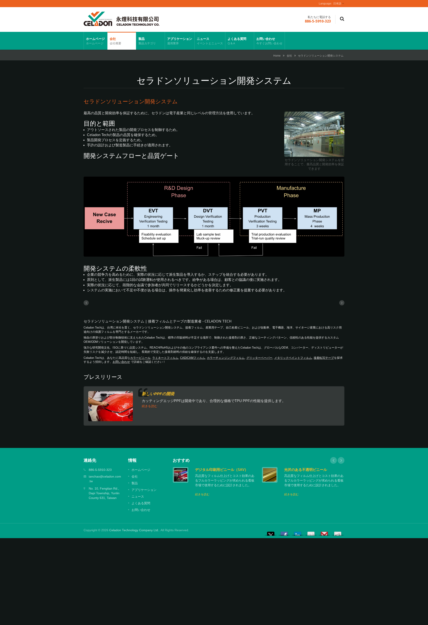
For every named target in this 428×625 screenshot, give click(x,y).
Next (341, 460)
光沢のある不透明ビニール (305, 469)
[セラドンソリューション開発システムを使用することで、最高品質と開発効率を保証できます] (314, 134)
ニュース (210, 41)
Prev (333, 460)
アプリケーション (179, 41)
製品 (147, 41)
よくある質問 (237, 41)
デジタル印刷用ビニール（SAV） (221, 469)
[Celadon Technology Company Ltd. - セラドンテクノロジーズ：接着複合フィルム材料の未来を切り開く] (121, 18)
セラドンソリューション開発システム (321, 55)
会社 (115, 41)
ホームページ (95, 41)
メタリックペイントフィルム (293, 357)
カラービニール (140, 357)
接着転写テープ (324, 357)
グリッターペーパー (259, 357)
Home (277, 55)
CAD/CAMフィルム (192, 357)
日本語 (337, 3)
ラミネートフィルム (165, 357)
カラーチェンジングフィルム (226, 357)
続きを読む (149, 406)
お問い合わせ (269, 41)
